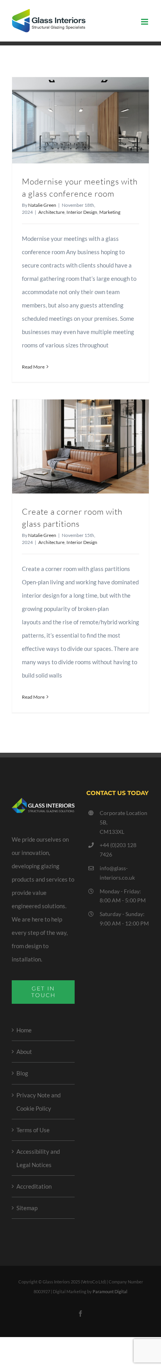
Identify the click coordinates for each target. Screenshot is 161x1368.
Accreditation (34, 1186)
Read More (33, 367)
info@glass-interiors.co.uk (117, 873)
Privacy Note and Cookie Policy (38, 1102)
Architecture (51, 212)
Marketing (109, 212)
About (24, 1051)
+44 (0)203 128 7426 (118, 850)
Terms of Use (33, 1129)
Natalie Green (42, 205)
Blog (22, 1073)
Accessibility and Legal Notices (38, 1158)
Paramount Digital (110, 1291)
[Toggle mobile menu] (145, 22)
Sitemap (27, 1207)
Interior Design (81, 212)
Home (24, 1030)
